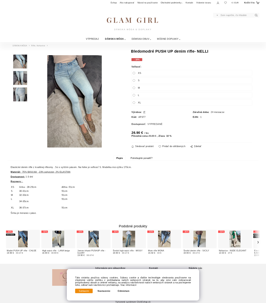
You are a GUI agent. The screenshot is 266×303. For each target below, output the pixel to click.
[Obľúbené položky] (225, 3)
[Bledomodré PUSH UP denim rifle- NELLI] (74, 101)
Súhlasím (84, 291)
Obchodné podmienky (171, 3)
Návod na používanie (147, 3)
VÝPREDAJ (92, 39)
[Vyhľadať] (216, 15)
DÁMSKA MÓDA (114, 39)
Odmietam (123, 291)
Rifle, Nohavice (38, 46)
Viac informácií (128, 285)
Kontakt (189, 3)
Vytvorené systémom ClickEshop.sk (133, 302)
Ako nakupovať (127, 3)
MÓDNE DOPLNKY (168, 39)
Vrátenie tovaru (203, 3)
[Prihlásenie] (217, 3)
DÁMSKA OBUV (140, 39)
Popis (119, 158)
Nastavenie (104, 291)
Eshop (114, 3)
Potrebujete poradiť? (141, 158)
